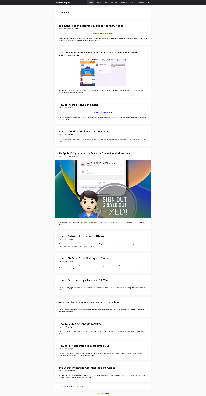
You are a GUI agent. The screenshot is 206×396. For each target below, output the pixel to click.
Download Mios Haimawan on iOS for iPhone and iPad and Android (98, 52)
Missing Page (141, 2)
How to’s (98, 2)
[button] (149, 2)
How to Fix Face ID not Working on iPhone (83, 258)
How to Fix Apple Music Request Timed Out (84, 345)
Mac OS (132, 2)
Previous (62, 387)
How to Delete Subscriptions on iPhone (81, 236)
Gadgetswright (62, 2)
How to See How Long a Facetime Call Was (83, 280)
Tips (105, 2)
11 (78, 387)
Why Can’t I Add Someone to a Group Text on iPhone (89, 302)
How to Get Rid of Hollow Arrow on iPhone (84, 131)
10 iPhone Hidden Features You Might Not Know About (91, 25)
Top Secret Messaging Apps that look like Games (87, 367)
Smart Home (113, 2)
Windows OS (123, 2)
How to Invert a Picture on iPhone (78, 104)
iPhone (91, 2)
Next (82, 387)
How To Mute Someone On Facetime (80, 324)
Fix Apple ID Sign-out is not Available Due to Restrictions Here (94, 153)
